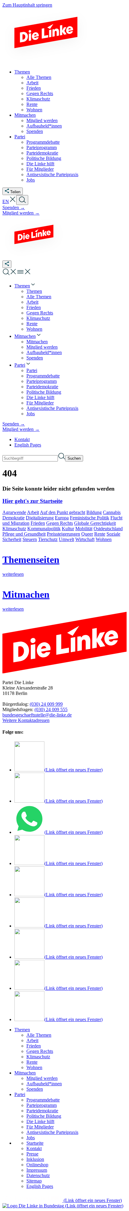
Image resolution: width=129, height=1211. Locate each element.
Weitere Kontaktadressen (26, 720)
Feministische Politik (89, 517)
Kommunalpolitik (44, 528)
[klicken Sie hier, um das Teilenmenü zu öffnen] (6, 264)
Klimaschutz (14, 528)
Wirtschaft (84, 539)
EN (5, 201)
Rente (99, 533)
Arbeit (33, 512)
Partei (19, 1094)
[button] (12, 201)
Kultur (68, 528)
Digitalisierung (40, 517)
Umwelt (66, 539)
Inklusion (35, 1159)
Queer (87, 533)
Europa (62, 517)
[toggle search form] (22, 200)
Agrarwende (14, 512)
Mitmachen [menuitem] (25, 115)
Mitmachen (25, 1072)
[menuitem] (25, 285)
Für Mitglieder (40, 1126)
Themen (22, 1029)
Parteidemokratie (42, 1110)
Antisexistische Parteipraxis (52, 1132)
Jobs (30, 1137)
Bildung (94, 512)
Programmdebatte (43, 1099)
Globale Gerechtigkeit (95, 523)
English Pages (27, 444)
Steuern (29, 539)
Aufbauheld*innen (44, 1083)
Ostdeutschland (108, 528)
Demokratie (13, 517)
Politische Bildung (43, 1116)
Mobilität (83, 528)
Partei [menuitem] (19, 136)
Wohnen (104, 539)
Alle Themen (38, 1035)
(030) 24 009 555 (51, 709)
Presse (32, 1153)
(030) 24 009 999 (46, 704)
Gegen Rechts (59, 523)
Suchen (74, 458)
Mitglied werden (42, 1078)
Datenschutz (38, 1175)
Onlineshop (37, 1164)
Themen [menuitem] (22, 71)
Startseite (35, 1143)
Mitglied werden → (21, 212)
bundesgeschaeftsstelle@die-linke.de (37, 714)
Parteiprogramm (41, 1105)
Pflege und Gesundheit (24, 533)
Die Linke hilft (40, 1121)
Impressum (36, 1170)
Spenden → (13, 207)
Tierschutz (48, 539)
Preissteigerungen (63, 533)
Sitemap (34, 1180)
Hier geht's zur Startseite (32, 501)
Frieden (38, 523)
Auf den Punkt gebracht (62, 512)
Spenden (34, 1089)
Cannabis (112, 512)
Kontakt (22, 439)
